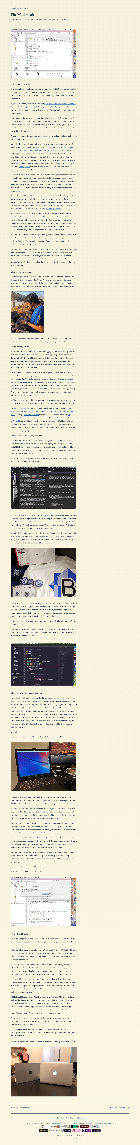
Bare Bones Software (52, 515)
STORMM (16, 421)
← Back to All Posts (19, 8)
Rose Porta (60, 1118)
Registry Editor (24, 167)
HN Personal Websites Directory (57, 1123)
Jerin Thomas (79, 1118)
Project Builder (36, 838)
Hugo (72, 1135)
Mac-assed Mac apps (66, 379)
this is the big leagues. (54, 209)
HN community (108, 1123)
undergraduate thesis (21, 408)
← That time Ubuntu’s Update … (21, 1107)
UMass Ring (69, 1118)
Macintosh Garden (39, 833)
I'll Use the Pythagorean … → (119, 1107)
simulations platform (31, 415)
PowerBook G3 (23, 737)
